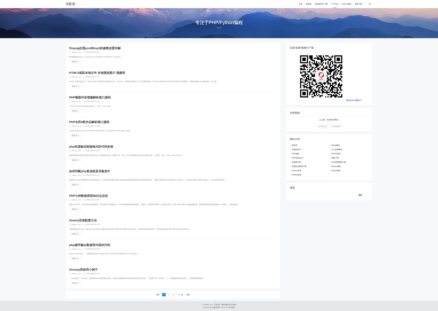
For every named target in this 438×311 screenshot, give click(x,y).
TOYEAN (231, 307)
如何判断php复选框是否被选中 (89, 171)
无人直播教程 (336, 149)
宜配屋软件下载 (321, 4)
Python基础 (296, 175)
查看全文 (75, 62)
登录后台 (324, 126)
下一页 (180, 295)
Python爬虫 (336, 170)
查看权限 (337, 126)
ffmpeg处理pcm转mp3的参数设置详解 (95, 48)
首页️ (157, 295)
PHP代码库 (336, 154)
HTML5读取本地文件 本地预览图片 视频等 (97, 72)
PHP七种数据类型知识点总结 (88, 195)
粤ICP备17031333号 (229, 305)
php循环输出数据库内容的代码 (89, 245)
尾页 (188, 295)
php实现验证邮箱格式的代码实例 (91, 146)
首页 (300, 4)
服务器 (308, 4)
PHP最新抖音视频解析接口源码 (90, 97)
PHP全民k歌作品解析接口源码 (89, 122)
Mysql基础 (335, 145)
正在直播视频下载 (338, 162)
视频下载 (358, 4)
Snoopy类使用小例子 (83, 269)
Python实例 (296, 170)
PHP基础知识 (297, 158)
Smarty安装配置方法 (83, 220)
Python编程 (346, 4)
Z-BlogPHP (216, 307)
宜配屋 (70, 4)
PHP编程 (335, 4)
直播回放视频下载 (299, 166)
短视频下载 (296, 162)
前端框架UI (296, 149)
